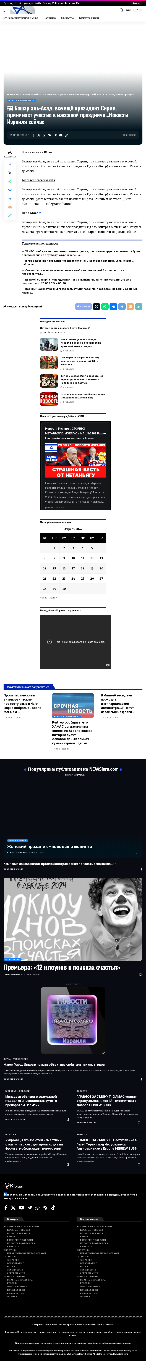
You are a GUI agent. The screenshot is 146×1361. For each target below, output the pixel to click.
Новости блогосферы (21, 100)
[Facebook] (6, 1208)
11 (82, 558)
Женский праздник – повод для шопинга (49, 846)
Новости (24, 1091)
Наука (7, 1059)
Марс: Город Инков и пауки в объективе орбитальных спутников (54, 1064)
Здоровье (10, 1091)
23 (64, 578)
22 (54, 578)
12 (92, 558)
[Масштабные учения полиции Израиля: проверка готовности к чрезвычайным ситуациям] (49, 344)
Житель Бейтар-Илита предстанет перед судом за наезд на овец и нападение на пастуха (82, 379)
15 (54, 568)
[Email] (60, 135)
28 (44, 588)
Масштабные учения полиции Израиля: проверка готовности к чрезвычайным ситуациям (81, 343)
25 (82, 578)
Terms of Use (72, 3)
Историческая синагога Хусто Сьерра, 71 (65, 328)
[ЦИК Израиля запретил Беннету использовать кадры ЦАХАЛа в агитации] (49, 362)
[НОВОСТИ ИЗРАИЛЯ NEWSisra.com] (22, 10)
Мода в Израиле (17, 840)
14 (44, 568)
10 (73, 558)
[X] (13, 1208)
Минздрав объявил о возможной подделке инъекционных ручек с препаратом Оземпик (31, 1100)
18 (82, 568)
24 (73, 578)
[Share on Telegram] (55, 135)
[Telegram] (30, 1208)
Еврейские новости (54, 332)
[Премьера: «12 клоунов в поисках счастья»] (73, 919)
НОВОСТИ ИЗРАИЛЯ (73, 775)
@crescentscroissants (38, 180)
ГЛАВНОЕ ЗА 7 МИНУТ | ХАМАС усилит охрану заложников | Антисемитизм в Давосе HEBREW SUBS (107, 1100)
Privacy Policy (51, 3)
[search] (121, 10)
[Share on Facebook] (33, 135)
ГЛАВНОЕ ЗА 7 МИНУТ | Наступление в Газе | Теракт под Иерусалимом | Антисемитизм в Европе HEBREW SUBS (107, 1144)
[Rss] (45, 1208)
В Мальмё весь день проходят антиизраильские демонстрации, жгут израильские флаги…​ (117, 703)
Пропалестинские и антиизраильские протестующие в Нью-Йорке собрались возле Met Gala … (22, 703)
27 (101, 578)
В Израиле (68, 350)
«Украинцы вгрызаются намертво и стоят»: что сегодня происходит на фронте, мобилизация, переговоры (34, 1144)
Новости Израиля (17, 852)
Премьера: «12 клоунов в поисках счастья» (62, 967)
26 (92, 578)
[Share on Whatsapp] (44, 135)
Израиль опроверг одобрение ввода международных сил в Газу (83, 395)
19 (91, 568)
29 (54, 588)
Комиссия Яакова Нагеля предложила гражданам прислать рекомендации (60, 864)
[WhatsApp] (37, 1208)
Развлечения (12, 959)
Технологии (20, 1059)
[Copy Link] (66, 135)
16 (64, 568)
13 (101, 558)
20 (101, 568)
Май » (53, 597)
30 (64, 588)
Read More (30, 213)
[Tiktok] (53, 1208)
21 (44, 578)
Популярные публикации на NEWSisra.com (73, 768)
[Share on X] (38, 135)
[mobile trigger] (7, 10)
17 (73, 568)
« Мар (43, 597)
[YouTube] (21, 1208)
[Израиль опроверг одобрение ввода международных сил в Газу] (49, 399)
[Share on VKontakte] (49, 135)
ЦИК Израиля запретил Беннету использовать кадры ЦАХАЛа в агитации (80, 361)
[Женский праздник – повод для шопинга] (73, 819)
